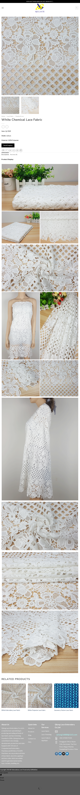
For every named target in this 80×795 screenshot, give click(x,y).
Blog (29, 735)
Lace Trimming (46, 734)
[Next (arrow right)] (7, 791)
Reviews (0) (13, 154)
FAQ (29, 742)
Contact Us (32, 738)
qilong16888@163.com (66, 734)
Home (3, 116)
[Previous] (5, 56)
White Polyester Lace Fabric (36, 710)
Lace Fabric (10, 116)
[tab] (5, 154)
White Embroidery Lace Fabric (10, 710)
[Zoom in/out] (7, 783)
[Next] (74, 56)
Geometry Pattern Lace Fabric (63, 710)
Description (5, 154)
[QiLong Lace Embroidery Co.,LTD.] (40, 8)
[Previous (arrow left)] (2, 791)
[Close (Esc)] (2, 783)
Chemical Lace (19, 116)
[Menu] (2, 7)
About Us (31, 728)
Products (31, 732)
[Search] (76, 7)
